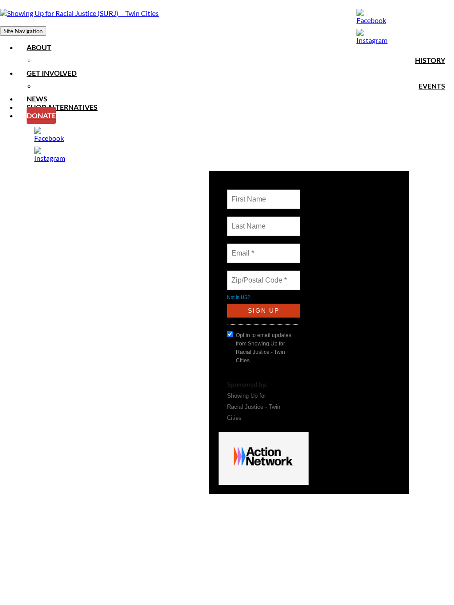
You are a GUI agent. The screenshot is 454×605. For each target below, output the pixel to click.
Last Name (247, 221)
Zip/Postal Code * (257, 275)
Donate (41, 115)
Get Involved (52, 73)
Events (432, 85)
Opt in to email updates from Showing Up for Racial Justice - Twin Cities (263, 348)
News (37, 98)
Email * (241, 248)
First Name (248, 194)
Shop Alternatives (62, 107)
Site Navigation (23, 31)
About (39, 47)
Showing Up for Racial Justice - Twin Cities (253, 406)
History (430, 60)
